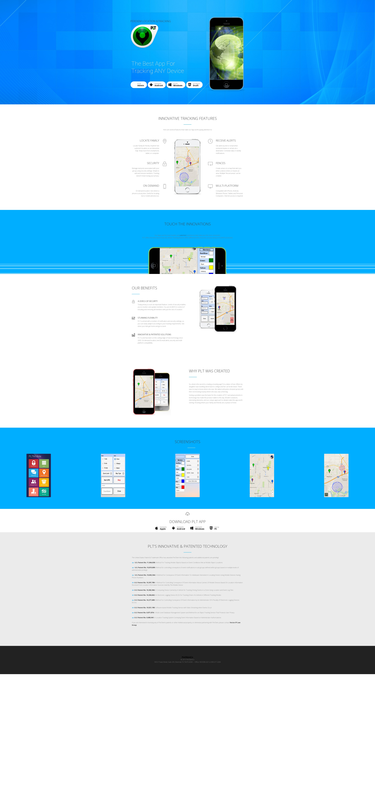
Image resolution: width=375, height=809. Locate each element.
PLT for (140, 85)
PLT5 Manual (196, 85)
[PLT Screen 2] (113, 475)
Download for (159, 85)
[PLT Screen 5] (336, 475)
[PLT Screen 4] (262, 475)
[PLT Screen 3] (187, 475)
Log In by (216, 528)
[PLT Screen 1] (38, 475)
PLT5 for (177, 85)
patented (183, 235)
